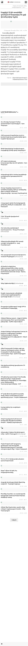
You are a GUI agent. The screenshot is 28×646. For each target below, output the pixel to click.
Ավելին (14, 520)
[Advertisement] (14, 644)
